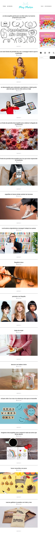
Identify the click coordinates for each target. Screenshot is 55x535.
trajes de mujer (18, 330)
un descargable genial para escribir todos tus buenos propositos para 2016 (19, 16)
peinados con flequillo (19, 296)
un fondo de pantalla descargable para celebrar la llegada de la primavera (18, 123)
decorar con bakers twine (19, 364)
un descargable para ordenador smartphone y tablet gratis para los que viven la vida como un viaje (19, 88)
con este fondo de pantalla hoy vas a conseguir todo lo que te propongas (19, 52)
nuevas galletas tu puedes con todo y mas (19, 502)
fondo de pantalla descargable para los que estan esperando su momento (18, 159)
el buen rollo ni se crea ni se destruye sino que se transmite (19, 398)
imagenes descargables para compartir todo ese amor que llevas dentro (19, 433)
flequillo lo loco (18, 262)
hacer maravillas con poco (19, 468)
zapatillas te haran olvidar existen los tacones (19, 194)
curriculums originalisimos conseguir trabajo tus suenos (19, 228)
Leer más (18, 46)
